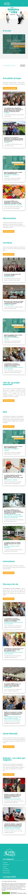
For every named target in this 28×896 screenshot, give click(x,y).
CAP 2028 (13, 174)
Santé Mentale (14, 517)
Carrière (12, 276)
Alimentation (7, 174)
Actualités (6, 112)
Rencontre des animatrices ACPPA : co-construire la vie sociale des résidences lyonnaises (13, 302)
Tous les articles (8, 231)
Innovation (15, 516)
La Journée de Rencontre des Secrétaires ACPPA (12, 275)
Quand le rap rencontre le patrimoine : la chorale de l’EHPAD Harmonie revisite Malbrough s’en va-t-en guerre (13, 139)
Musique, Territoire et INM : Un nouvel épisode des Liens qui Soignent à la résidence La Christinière (12, 796)
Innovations (5, 868)
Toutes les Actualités (10, 88)
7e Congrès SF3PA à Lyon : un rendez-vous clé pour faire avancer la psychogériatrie (12, 685)
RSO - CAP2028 (17, 204)
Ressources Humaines (15, 828)
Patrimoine (10, 369)
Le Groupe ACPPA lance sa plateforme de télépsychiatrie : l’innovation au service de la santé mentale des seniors (13, 511)
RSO (12, 204)
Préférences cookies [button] (21, 893)
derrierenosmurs (14, 367)
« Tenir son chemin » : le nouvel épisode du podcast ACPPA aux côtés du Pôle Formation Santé (13, 825)
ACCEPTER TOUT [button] (6, 893)
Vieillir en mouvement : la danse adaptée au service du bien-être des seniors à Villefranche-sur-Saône (13, 714)
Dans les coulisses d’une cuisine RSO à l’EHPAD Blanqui (14, 41)
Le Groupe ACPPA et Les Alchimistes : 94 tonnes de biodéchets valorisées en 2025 (12, 202)
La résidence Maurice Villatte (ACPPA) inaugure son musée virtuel (12, 543)
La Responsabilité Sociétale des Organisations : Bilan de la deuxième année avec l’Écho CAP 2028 (13, 477)
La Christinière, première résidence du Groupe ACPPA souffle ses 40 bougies (12, 365)
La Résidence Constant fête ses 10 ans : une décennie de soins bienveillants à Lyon (13, 650)
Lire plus (14, 47)
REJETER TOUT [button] (13, 893)
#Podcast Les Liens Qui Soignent (12, 799)
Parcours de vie (6, 872)
